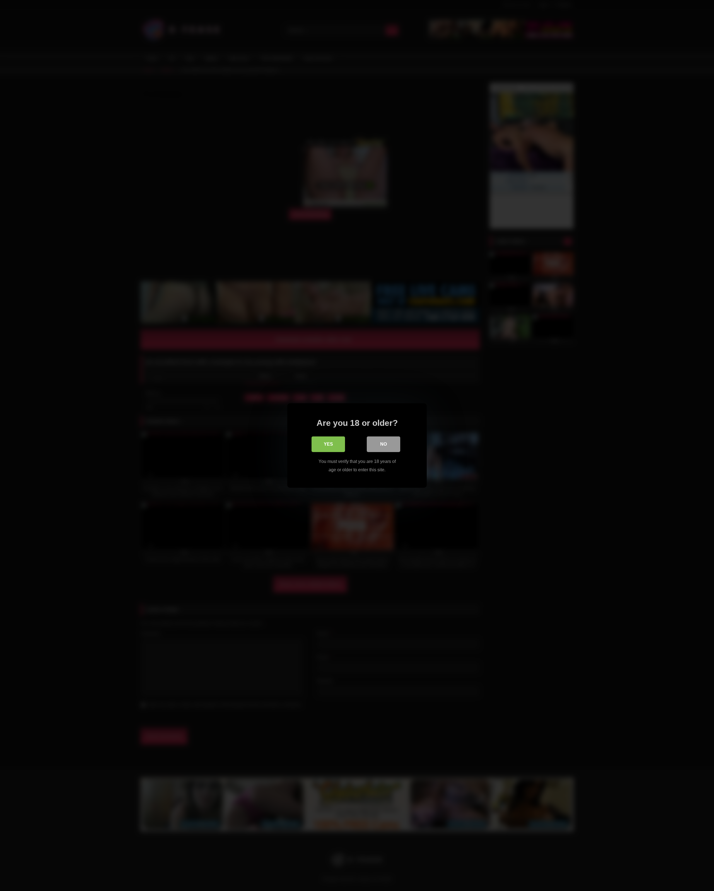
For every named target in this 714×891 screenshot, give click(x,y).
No (383, 444)
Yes (328, 444)
